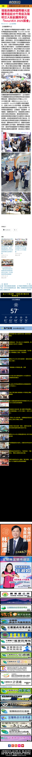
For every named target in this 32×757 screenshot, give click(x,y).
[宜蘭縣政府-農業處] (16, 693)
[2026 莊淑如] (16, 588)
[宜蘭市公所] (16, 637)
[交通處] (16, 658)
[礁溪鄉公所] (16, 617)
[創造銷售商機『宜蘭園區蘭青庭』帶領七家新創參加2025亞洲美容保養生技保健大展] (7, 242)
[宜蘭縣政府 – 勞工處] (16, 741)
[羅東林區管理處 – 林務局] (16, 707)
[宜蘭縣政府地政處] (16, 631)
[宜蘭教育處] (16, 721)
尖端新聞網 (13, 24)
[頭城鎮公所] (16, 671)
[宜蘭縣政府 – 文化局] (16, 727)
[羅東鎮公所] (16, 597)
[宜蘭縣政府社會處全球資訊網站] (16, 714)
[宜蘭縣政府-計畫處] (16, 685)
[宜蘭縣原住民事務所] (16, 734)
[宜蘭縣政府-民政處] (6, 687)
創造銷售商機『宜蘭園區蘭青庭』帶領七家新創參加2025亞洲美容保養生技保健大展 (7, 250)
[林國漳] (16, 555)
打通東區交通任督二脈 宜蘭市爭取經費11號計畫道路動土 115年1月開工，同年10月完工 (20, 411)
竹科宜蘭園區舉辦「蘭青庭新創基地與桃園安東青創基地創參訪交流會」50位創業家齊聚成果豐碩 (7, 270)
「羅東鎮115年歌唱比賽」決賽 (17, 367)
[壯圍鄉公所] (16, 678)
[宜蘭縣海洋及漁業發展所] (16, 624)
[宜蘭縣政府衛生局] (16, 700)
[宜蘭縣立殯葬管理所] (16, 644)
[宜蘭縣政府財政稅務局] (16, 651)
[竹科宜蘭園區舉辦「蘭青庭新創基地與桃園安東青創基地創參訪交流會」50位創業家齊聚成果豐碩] (7, 262)
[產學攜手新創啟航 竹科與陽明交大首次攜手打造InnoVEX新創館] (21, 242)
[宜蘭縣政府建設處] (16, 664)
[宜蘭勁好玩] (16, 604)
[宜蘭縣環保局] (16, 610)
